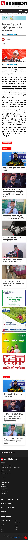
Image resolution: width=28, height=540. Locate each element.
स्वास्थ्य (16, 525)
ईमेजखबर (8, 39)
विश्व (15, 520)
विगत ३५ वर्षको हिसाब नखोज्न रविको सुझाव (13, 395)
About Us (3, 480)
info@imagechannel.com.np (6, 473)
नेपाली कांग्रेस (20, 13)
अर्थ (1, 529)
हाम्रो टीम (3, 511)
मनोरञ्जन (16, 529)
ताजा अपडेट (6, 377)
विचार (2, 527)
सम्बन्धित (5, 149)
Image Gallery (4, 489)
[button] (25, 11)
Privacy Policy (4, 493)
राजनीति (2, 525)
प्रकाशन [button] (20, 11)
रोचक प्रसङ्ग (17, 523)
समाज (2, 532)
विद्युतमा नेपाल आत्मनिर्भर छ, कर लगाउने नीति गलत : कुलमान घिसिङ (13, 440)
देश (1, 523)
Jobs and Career (4, 491)
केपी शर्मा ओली (6, 13)
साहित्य (16, 527)
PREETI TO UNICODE (5, 520)
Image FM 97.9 (4, 484)
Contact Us (3, 478)
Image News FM (4, 487)
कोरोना (13, 13)
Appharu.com (16, 537)
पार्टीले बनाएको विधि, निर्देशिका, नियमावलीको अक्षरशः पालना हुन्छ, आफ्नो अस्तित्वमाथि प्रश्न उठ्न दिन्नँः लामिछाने (13, 417)
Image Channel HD (5, 482)
